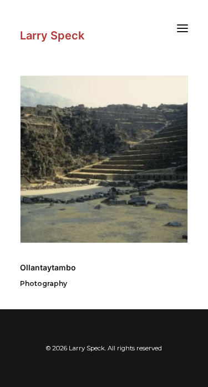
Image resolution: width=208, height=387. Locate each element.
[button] (182, 28)
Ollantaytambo (48, 267)
